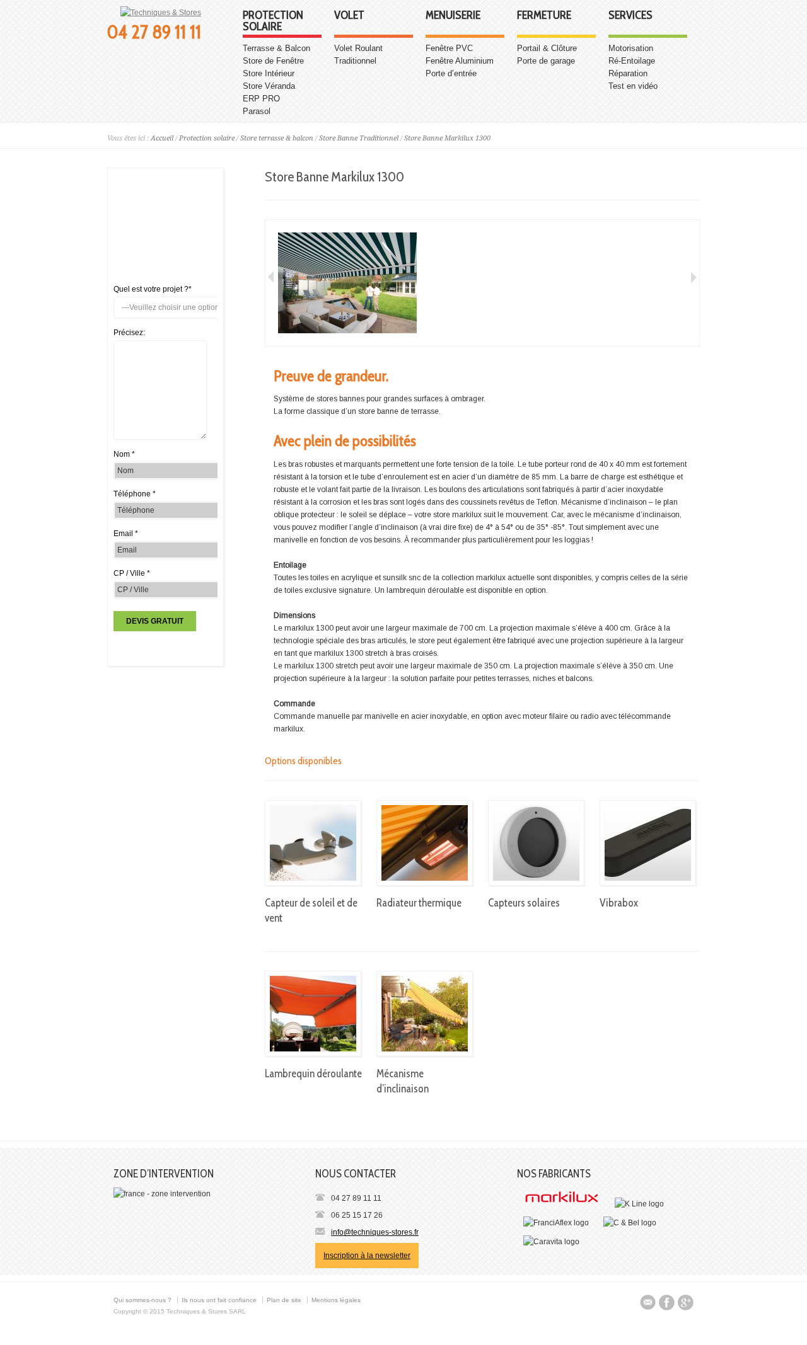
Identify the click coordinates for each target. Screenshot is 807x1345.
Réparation (627, 73)
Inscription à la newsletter (366, 1255)
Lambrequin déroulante (313, 1073)
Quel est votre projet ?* (152, 289)
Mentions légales (336, 1299)
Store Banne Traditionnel (358, 138)
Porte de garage (546, 61)
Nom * (124, 454)
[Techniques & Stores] (160, 12)
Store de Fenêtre (273, 61)
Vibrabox (619, 902)
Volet (349, 15)
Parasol (256, 111)
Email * (125, 533)
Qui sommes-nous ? (142, 1299)
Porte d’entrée (451, 73)
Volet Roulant (358, 48)
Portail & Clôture (547, 48)
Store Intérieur (268, 73)
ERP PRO (261, 98)
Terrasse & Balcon (276, 48)
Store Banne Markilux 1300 (447, 138)
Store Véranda (269, 86)
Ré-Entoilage (631, 61)
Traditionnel (355, 61)
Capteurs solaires (524, 902)
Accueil (162, 138)
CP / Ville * (131, 573)
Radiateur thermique (419, 902)
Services (630, 15)
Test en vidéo (633, 86)
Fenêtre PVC (449, 48)
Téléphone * (134, 493)
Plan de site (284, 1299)
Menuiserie (453, 15)
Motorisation (630, 48)
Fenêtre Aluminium (460, 61)
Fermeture (544, 15)
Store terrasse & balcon (276, 138)
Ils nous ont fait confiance (219, 1299)
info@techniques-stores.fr (375, 1232)
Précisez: (129, 332)
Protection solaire (273, 21)
